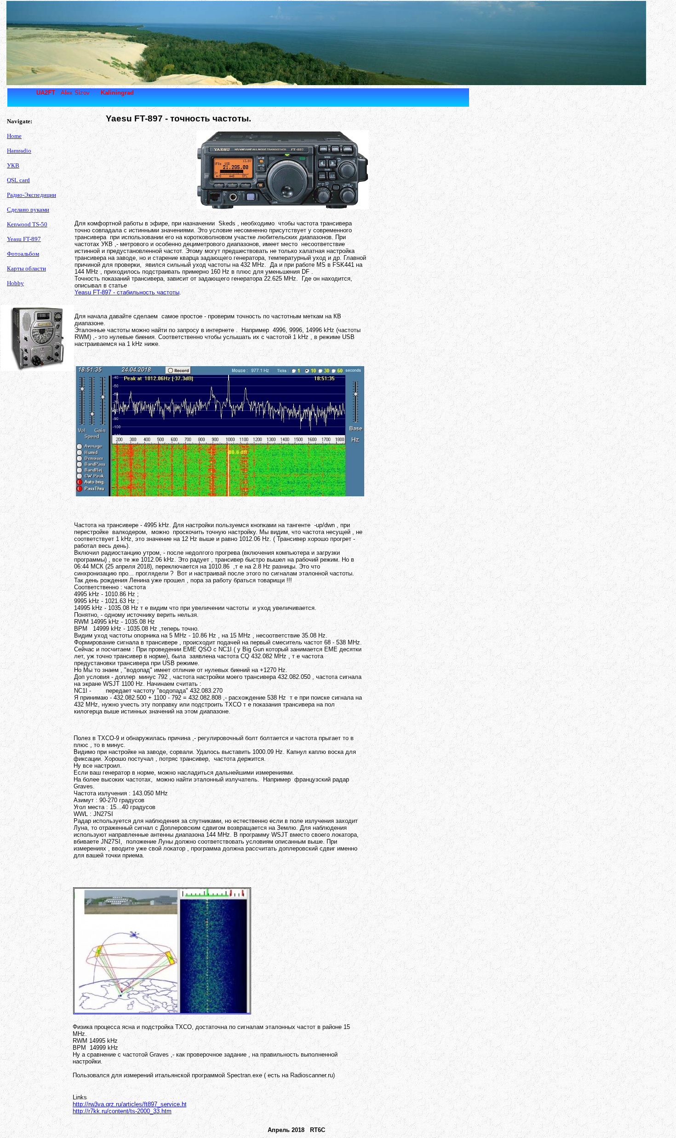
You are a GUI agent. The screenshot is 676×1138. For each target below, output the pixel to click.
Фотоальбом (23, 253)
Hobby (15, 283)
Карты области (26, 268)
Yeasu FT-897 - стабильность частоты (126, 292)
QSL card (18, 180)
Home (14, 135)
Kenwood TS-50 (27, 224)
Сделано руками (28, 209)
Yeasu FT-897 (24, 239)
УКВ (13, 165)
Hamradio (19, 150)
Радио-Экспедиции (31, 194)
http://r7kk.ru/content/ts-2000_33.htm (122, 1111)
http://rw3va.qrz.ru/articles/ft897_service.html (133, 1104)
